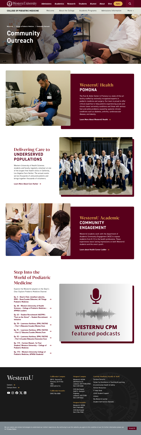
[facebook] (16, 392)
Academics (59, 4)
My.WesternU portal (100, 399)
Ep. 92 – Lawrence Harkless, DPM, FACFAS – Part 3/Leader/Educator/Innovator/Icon (31, 337)
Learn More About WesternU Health (94, 119)
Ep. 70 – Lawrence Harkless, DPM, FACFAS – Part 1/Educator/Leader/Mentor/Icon (31, 324)
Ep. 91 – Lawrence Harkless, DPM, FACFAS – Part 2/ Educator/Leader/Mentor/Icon (31, 331)
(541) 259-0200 (78, 386)
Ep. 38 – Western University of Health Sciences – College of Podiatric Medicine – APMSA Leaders (30, 308)
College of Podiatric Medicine (23, 10)
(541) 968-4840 (78, 407)
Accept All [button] (132, 428)
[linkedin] (25, 392)
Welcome (50, 10)
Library (95, 396)
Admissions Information (111, 10)
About (102, 4)
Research (71, 4)
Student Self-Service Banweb (103, 402)
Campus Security (99, 379)
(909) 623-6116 (55, 386)
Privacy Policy (11, 429)
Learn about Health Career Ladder (93, 249)
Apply (118, 4)
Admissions (46, 4)
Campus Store (12, 388)
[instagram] (12, 392)
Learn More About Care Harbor (26, 184)
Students (83, 4)
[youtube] (8, 392)
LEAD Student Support (101, 393)
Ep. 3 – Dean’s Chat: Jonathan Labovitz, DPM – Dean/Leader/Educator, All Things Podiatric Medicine (30, 299)
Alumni (93, 4)
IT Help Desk (97, 390)
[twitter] (21, 392)
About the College (66, 10)
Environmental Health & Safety (104, 385)
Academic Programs (87, 10)
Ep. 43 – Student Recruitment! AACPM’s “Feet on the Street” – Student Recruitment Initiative (31, 317)
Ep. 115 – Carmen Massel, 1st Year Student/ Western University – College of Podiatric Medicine (30, 345)
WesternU (10, 26)
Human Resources (99, 388)
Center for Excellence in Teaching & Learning (109, 382)
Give (110, 4)
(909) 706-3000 (55, 393)
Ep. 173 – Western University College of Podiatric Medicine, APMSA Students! (30, 353)
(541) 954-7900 (78, 412)
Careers (9, 385)
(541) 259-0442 (78, 398)
